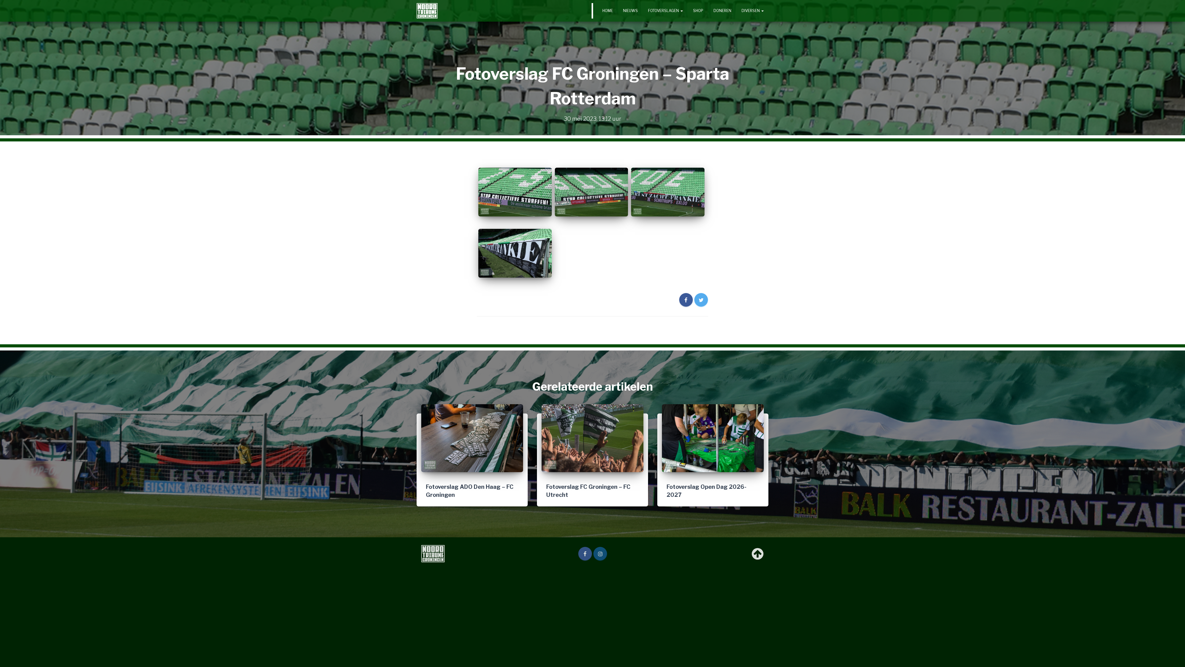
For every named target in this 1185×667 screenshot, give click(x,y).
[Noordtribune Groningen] (427, 11)
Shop (698, 10)
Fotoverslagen (664, 10)
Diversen (751, 10)
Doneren (722, 10)
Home (607, 10)
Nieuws (630, 10)
